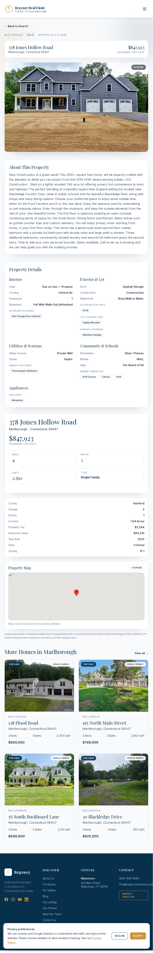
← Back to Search (16, 26)
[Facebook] (6, 899)
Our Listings (50, 902)
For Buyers (49, 884)
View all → (141, 653)
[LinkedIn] (26, 899)
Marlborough (18, 429)
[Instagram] (13, 899)
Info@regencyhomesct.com (136, 884)
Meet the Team (52, 914)
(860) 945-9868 (129, 878)
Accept (138, 935)
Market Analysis (128, 895)
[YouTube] (20, 899)
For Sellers (49, 890)
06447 (53, 429)
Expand (139, 67)
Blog (45, 896)
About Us (48, 878)
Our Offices (50, 908)
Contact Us (49, 920)
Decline (120, 935)
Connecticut (38, 429)
